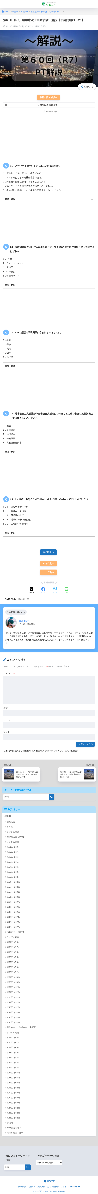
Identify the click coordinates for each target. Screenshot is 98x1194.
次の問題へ (48, 552)
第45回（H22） (14, 927)
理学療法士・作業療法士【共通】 (22, 1027)
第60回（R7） (24, 599)
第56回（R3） (13, 872)
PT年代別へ (48, 563)
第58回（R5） (13, 862)
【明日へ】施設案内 (36, 1187)
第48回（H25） (14, 912)
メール (6, 720)
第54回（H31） (14, 882)
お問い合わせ (53, 1187)
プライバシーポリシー (70, 1187)
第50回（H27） (14, 902)
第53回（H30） (14, 887)
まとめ (10, 827)
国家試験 (11, 822)
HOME (50, 1181)
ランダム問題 (13, 832)
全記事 (7, 816)
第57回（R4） (13, 867)
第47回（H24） (14, 917)
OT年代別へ (48, 572)
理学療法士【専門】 (16, 837)
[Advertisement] (24, 135)
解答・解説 (10, 199)
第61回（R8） (13, 847)
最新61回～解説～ (48, 97)
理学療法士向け (14, 1128)
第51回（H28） (14, 897)
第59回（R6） (13, 857)
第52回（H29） (14, 892)
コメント (9, 673)
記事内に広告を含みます (47, 105)
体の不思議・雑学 (15, 1133)
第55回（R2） (13, 877)
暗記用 (10, 1123)
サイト (6, 732)
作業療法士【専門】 (16, 932)
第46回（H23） (14, 922)
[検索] (51, 797)
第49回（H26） (14, 907)
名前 (5, 708)
